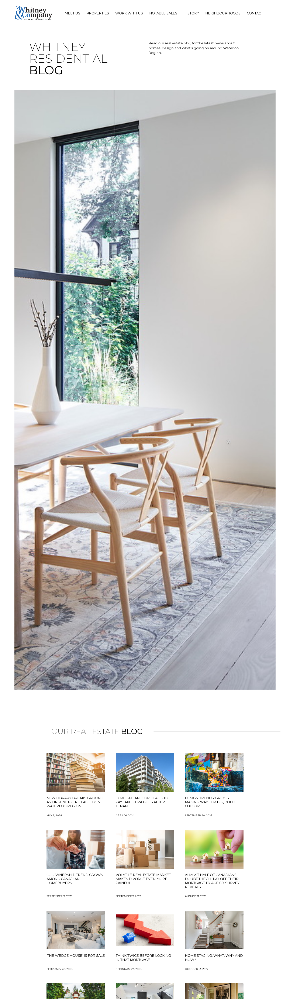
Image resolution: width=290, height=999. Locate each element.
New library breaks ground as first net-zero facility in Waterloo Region (74, 802)
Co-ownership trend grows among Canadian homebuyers (74, 879)
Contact (255, 13)
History (191, 13)
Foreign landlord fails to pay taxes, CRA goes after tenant (142, 802)
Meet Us (72, 13)
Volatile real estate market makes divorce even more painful (143, 879)
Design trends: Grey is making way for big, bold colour (210, 802)
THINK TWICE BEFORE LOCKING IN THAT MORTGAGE (143, 958)
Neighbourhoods (223, 13)
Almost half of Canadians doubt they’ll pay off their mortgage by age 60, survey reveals (212, 881)
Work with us (129, 13)
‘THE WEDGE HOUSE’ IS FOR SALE (75, 956)
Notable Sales (163, 13)
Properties (98, 13)
